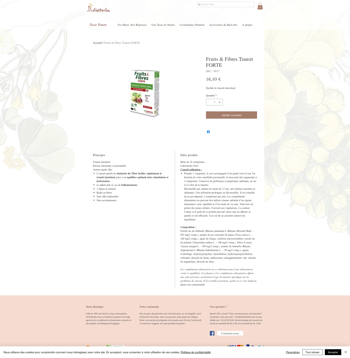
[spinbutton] (214, 102)
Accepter (333, 352)
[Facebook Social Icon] (212, 333)
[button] (260, 6)
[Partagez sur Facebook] (208, 132)
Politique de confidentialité (196, 352)
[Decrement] (209, 102)
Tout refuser (313, 352)
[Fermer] (345, 352)
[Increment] (220, 102)
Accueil (97, 43)
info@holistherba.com (245, 316)
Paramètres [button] (293, 352)
